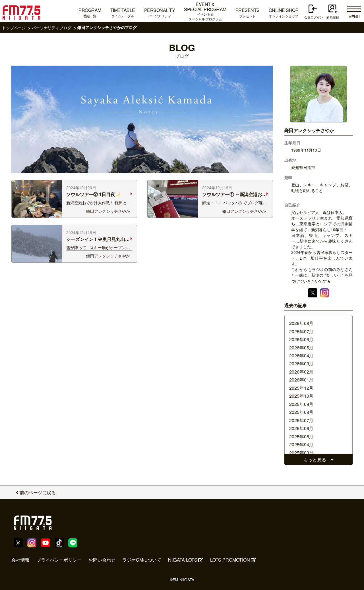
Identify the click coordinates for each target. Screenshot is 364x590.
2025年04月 (301, 444)
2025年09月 (301, 404)
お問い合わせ (102, 559)
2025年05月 (301, 436)
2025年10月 (301, 396)
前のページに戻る (38, 492)
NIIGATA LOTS (182, 559)
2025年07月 (301, 420)
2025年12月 (301, 388)
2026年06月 (301, 339)
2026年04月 (301, 355)
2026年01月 (301, 379)
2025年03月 (301, 452)
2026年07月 (301, 331)
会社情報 (20, 559)
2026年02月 (301, 371)
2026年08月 (301, 323)
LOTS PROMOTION (230, 559)
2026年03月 (301, 363)
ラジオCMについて (141, 559)
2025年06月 (301, 428)
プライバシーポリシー (59, 559)
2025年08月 (301, 412)
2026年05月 (301, 347)
